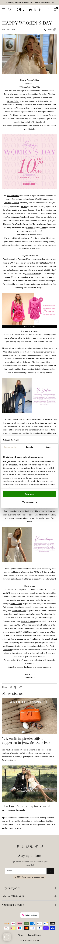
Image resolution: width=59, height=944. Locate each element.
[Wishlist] (49, 9)
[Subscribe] (50, 871)
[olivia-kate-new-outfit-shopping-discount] (29, 188)
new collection (13, 195)
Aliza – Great (16, 603)
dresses (29, 227)
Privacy (21, 935)
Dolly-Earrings (38, 642)
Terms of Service (34, 935)
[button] (3, 9)
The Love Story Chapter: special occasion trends (26, 808)
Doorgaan (29, 494)
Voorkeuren (27, 502)
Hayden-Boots (18, 224)
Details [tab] (29, 447)
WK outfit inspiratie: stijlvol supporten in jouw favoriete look (26, 741)
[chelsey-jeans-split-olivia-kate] (29, 412)
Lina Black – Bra (19, 610)
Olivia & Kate (33, 940)
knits (43, 227)
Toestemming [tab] (10, 447)
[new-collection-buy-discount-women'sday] (29, 327)
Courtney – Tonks (11, 202)
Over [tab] (48, 447)
